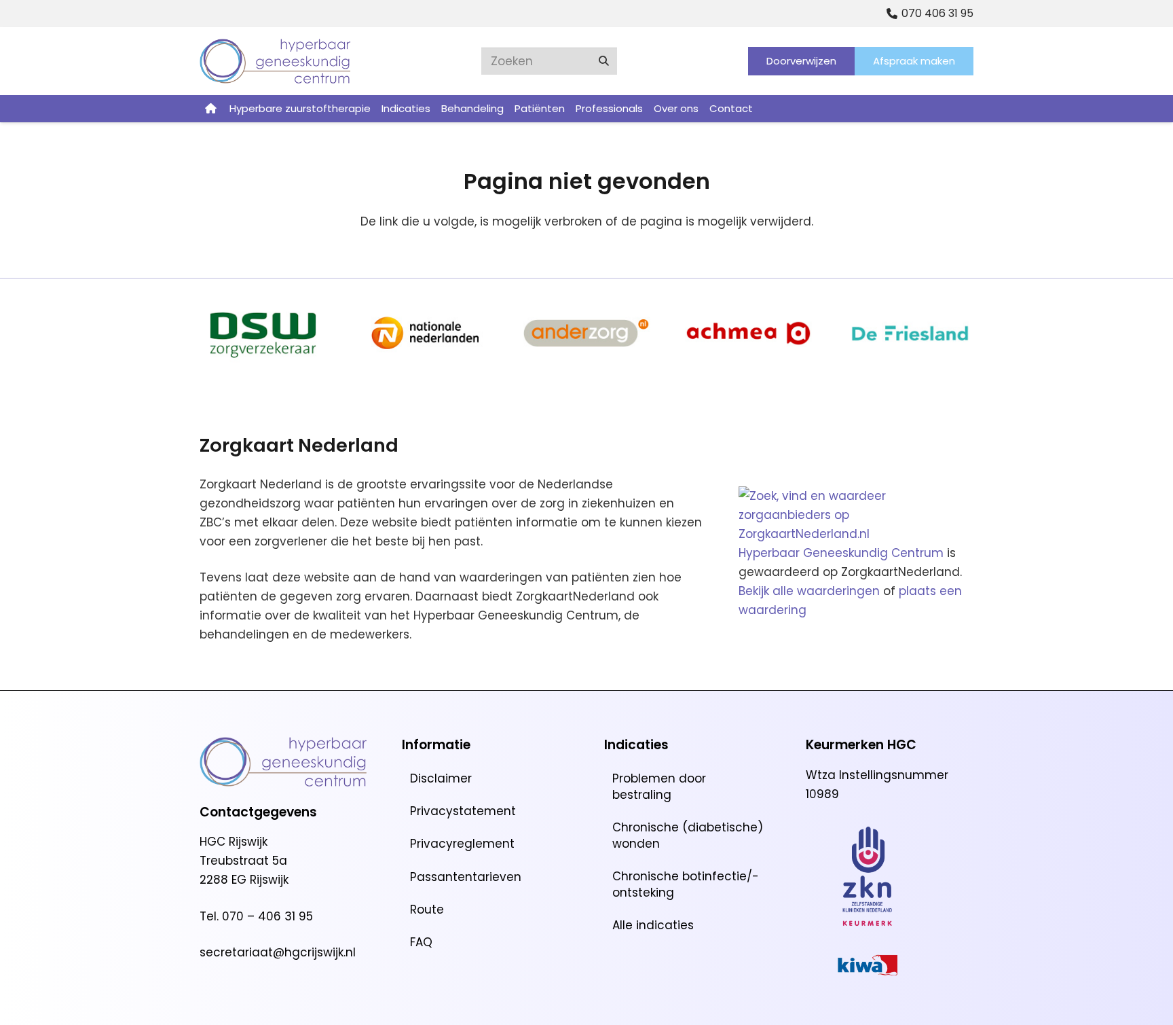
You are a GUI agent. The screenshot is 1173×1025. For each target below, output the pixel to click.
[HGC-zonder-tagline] (275, 61)
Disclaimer (441, 778)
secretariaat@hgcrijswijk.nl (278, 952)
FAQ (421, 942)
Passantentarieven (465, 877)
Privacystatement (463, 811)
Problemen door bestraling (659, 786)
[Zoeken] (603, 61)
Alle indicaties (653, 925)
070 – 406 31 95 (267, 916)
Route (427, 909)
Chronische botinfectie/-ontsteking (685, 884)
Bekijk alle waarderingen (809, 591)
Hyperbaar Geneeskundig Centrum (841, 553)
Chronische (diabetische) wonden (687, 835)
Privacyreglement (462, 843)
